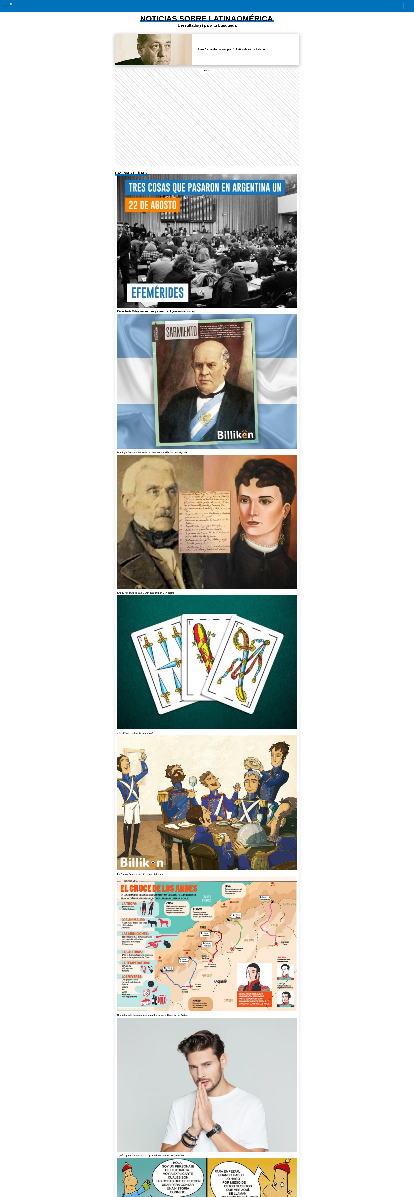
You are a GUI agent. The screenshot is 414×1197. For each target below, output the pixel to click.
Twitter (391, 5)
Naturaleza (116, 9)
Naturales (200, 9)
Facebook (377, 5)
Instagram (370, 5)
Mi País (83, 9)
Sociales (184, 9)
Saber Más (97, 9)
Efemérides (252, 9)
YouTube (399, 5)
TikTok (384, 5)
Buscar (409, 6)
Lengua (216, 9)
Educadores (167, 9)
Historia (133, 9)
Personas (148, 9)
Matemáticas (233, 9)
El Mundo (69, 9)
